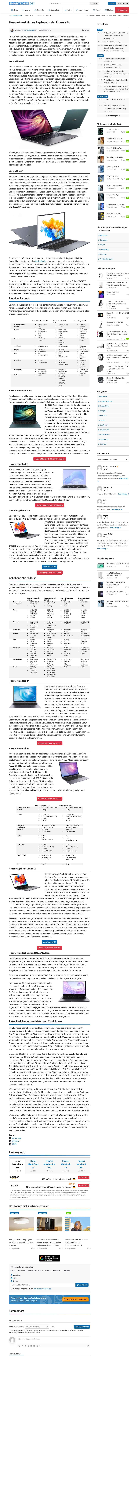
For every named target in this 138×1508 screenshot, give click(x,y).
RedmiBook (40, 261)
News (15, 10)
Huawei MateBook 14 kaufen (49, 743)
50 (124, 188)
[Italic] (22, 1346)
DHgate (103, 245)
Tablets (102, 420)
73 (124, 141)
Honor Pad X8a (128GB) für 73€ (118, 564)
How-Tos (103, 416)
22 (124, 207)
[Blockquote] (37, 1346)
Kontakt (91, 15)
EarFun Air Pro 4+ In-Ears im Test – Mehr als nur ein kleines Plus (117, 334)
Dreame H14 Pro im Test (115, 322)
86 (124, 169)
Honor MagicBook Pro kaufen (49, 572)
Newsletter (112, 15)
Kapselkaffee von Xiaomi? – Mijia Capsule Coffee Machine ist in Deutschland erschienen (49, 1242)
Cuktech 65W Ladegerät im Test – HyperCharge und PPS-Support (118, 369)
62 (124, 179)
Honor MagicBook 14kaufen (49, 948)
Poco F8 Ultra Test (113, 176)
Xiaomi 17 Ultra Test (114, 129)
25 (128, 587)
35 (124, 160)
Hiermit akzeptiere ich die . (32, 1289)
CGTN (14, 1144)
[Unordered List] (34, 1346)
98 (124, 132)
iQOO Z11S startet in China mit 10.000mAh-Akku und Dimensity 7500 (115, 108)
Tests (15, 1278)
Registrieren (123, 3)
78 (124, 198)
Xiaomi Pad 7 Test (113, 292)
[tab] (18, 1165)
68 (124, 151)
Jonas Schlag (29, 30)
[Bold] (19, 1346)
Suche (95, 3)
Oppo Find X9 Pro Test (114, 148)
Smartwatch (104, 430)
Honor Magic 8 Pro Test (115, 157)
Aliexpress (103, 235)
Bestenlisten (55, 10)
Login (113, 3)
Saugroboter (104, 439)
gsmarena (16, 1138)
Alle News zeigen (112, 116)
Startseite (14, 15)
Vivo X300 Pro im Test (114, 139)
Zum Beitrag (122, 494)
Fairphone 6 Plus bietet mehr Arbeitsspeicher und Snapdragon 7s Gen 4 (76, 1242)
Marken (110, 10)
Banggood (103, 240)
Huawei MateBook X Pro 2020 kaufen (49, 459)
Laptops (103, 444)
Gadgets (40, 10)
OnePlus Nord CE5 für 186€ (116, 592)
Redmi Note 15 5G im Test (116, 204)
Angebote (123, 10)
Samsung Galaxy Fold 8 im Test (115, 100)
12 (128, 362)
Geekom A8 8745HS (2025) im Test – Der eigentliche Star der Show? (117, 346)
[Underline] (25, 1346)
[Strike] (28, 1346)
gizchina (15, 1141)
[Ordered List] (31, 1346)
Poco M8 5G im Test (113, 214)
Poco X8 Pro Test (113, 195)
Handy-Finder (83, 10)
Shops (98, 10)
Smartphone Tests (106, 401)
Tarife (68, 10)
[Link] (40, 1346)
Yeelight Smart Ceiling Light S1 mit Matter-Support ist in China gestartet (21, 1242)
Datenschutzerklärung (42, 1289)
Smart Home (104, 435)
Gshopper (103, 254)
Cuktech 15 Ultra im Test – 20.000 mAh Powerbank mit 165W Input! (116, 304)
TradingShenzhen (106, 259)
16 (124, 339)
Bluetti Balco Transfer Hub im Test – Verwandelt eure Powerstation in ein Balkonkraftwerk (116, 89)
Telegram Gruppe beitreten (76, 1299)
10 (120, 42)
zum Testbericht (49, 567)
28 (128, 278)
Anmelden (83, 1285)
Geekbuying (104, 249)
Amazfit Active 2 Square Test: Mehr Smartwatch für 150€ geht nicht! (118, 357)
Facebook (101, 15)
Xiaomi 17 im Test (113, 167)
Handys (27, 10)
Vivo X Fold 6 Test (110, 42)
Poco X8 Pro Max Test (114, 186)
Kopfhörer (103, 425)
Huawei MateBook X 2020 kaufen (49, 505)
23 (124, 216)
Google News (124, 15)
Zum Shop (84, 1177)
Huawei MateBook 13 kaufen (49, 799)
